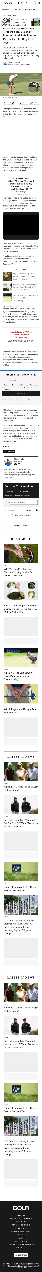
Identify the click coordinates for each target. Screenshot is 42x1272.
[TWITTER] (16, 464)
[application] (21, 225)
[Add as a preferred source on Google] (21, 1255)
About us (21, 1215)
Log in (18, 491)
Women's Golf (9, 451)
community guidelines (23, 495)
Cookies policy (21, 1235)
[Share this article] (5, 103)
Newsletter (35, 102)
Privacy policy (21, 1228)
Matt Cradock (15, 62)
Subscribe (29, 3)
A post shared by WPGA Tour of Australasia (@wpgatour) (21, 334)
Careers (21, 1238)
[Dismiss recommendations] (39, 15)
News (28, 64)
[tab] (10, 510)
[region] (21, 499)
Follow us (24, 102)
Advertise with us (21, 1241)
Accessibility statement (21, 1231)
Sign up (25, 491)
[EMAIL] (19, 464)
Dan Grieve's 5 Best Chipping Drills (25, 9)
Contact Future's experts (21, 1218)
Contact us (21, 1222)
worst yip (15, 256)
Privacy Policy (15, 400)
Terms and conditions (21, 1225)
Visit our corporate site (27, 1264)
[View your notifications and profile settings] (19, 3)
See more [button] (21, 194)
